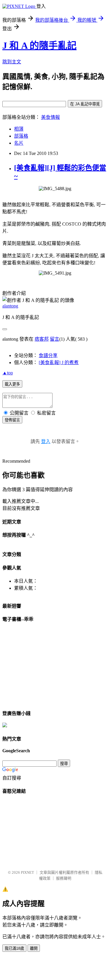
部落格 (21, 135)
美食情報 (50, 117)
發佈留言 (12, 420)
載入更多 (12, 384)
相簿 (18, 128)
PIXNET (27, 872)
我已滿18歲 (14, 948)
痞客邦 (42, 339)
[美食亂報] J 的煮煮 (59, 362)
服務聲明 (63, 878)
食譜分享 (48, 355)
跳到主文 (11, 61)
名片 (18, 143)
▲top (7, 372)
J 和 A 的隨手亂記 (39, 45)
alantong (10, 305)
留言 (54, 339)
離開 (34, 948)
